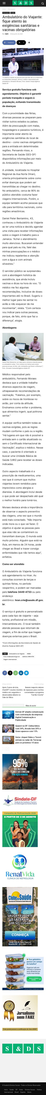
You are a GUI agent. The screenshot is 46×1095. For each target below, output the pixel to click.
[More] (29, 42)
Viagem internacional (10, 659)
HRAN (29, 654)
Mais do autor (31, 706)
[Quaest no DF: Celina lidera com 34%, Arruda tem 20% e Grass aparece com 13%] (8, 729)
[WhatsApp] (15, 673)
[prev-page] (3, 748)
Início (4, 9)
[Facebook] (4, 673)
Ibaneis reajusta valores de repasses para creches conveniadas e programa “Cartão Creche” (33, 691)
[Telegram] (26, 673)
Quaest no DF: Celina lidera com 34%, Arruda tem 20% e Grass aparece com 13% (28, 728)
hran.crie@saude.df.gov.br (11, 656)
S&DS (6, 34)
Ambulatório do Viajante (16, 654)
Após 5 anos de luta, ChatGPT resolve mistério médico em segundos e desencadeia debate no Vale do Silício (12, 692)
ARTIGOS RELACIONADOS (13, 706)
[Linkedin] (21, 673)
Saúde (13, 13)
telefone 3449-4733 (28, 656)
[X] (10, 673)
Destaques (11, 9)
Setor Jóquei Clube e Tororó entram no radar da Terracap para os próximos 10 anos (28, 740)
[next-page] (7, 748)
